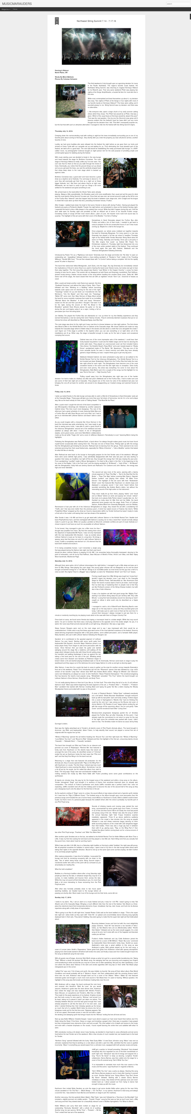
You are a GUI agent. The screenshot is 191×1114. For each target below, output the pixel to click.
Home (15, 9)
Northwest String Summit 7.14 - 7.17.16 (96, 20)
